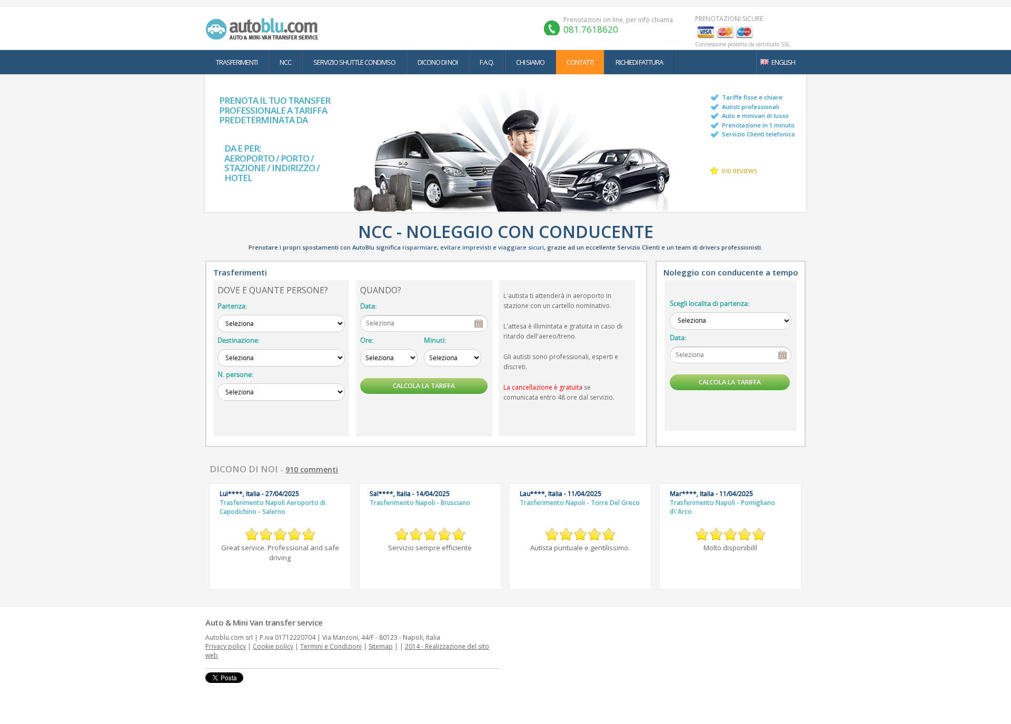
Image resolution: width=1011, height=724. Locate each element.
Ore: (366, 340)
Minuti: (435, 340)
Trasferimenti (236, 62)
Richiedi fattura (639, 62)
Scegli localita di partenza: (709, 303)
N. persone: (235, 374)
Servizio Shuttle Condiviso (354, 62)
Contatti (580, 62)
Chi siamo (530, 62)
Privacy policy (225, 646)
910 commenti (311, 469)
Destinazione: (238, 340)
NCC (285, 62)
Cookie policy (273, 646)
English (783, 62)
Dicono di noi (438, 62)
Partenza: (232, 306)
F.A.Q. (487, 62)
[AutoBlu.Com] (264, 28)
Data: (368, 306)
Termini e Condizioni (331, 646)
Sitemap (381, 646)
